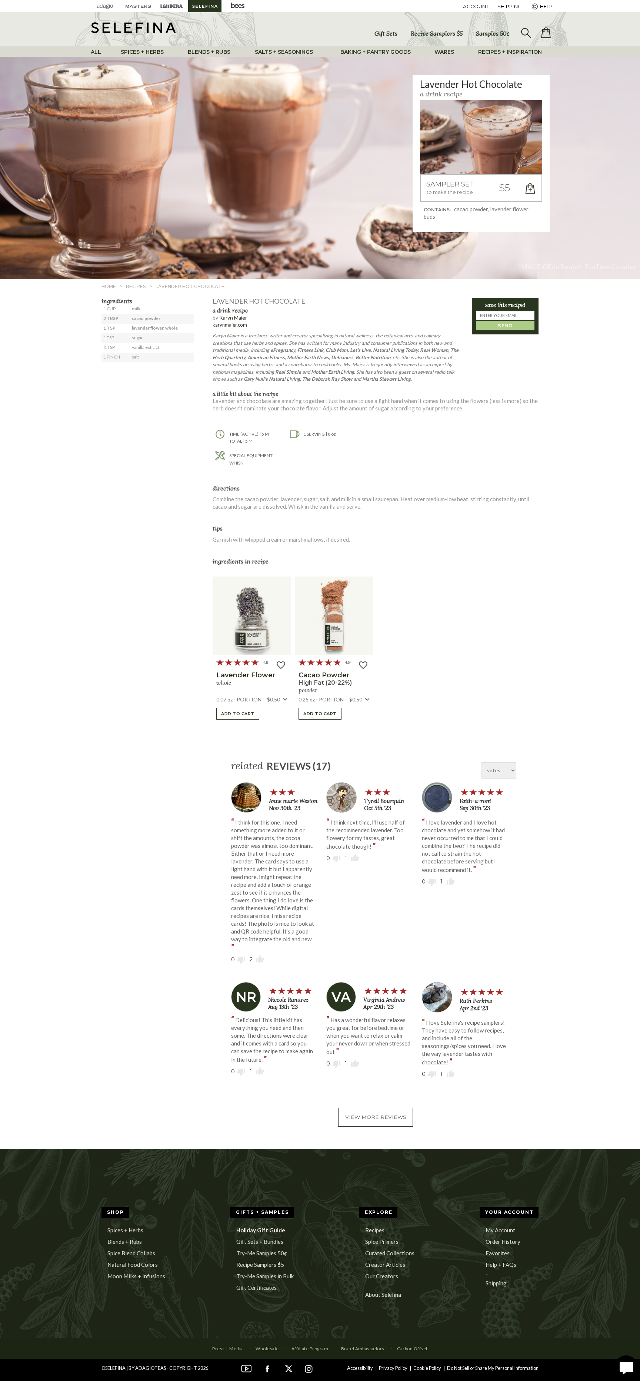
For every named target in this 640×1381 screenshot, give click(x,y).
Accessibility (360, 1368)
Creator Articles (385, 1264)
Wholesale (267, 1348)
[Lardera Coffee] (171, 6)
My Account (500, 1230)
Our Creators (381, 1276)
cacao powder (324, 675)
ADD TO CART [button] (237, 713)
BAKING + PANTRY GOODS (375, 52)
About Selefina (383, 1294)
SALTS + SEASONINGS (284, 52)
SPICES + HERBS (142, 52)
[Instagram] (309, 1368)
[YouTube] (246, 1368)
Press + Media (227, 1348)
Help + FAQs (501, 1264)
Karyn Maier (233, 317)
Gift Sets (385, 33)
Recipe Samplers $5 (437, 33)
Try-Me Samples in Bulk (265, 1276)
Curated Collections (389, 1253)
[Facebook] (267, 1368)
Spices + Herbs (125, 1230)
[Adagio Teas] (104, 6)
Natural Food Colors (132, 1264)
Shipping (496, 1283)
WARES (444, 52)
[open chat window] (626, 1367)
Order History (503, 1241)
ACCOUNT (476, 6)
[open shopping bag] (546, 33)
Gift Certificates (256, 1287)
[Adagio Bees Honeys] (238, 6)
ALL (96, 52)
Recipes (374, 1230)
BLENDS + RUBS (209, 52)
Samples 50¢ (493, 33)
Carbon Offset (412, 1348)
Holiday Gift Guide (260, 1230)
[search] (525, 33)
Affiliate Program (309, 1348)
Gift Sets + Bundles (259, 1241)
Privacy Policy (393, 1368)
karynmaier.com (230, 325)
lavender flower (245, 675)
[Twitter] (288, 1368)
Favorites (498, 1253)
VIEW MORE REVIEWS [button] (375, 1117)
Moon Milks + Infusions (136, 1276)
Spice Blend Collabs (131, 1253)
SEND (505, 325)
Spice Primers (382, 1241)
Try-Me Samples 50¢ (261, 1253)
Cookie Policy (427, 1368)
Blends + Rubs (124, 1241)
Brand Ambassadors (362, 1348)
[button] (481, 188)
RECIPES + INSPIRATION (510, 52)
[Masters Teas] (138, 6)
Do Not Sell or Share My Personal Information (493, 1368)
